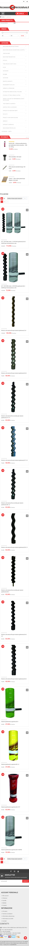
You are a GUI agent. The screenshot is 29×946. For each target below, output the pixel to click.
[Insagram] (14, 871)
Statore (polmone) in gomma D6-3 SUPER (11, 849)
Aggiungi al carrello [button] (27, 210)
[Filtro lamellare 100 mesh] (5, 157)
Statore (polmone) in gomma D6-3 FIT (10, 807)
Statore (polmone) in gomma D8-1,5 (10, 764)
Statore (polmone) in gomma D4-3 (9, 721)
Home (3, 17)
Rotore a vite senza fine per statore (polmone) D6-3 (14, 679)
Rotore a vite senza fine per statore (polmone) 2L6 (13, 330)
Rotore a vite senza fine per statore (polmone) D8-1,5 (14, 547)
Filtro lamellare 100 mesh (15, 156)
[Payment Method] (9, 936)
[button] (26, 138)
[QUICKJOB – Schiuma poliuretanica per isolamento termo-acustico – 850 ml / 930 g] (5, 144)
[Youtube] (18, 871)
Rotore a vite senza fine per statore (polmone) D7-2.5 (14, 460)
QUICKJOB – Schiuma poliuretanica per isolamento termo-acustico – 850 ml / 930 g (18, 145)
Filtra (22, 35)
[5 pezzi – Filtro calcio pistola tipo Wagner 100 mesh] (5, 179)
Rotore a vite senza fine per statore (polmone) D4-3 (14, 373)
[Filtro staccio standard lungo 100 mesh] (5, 167)
